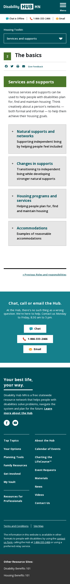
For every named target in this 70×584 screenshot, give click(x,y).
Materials (41, 478)
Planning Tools (14, 457)
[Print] (17, 66)
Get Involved (12, 473)
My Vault (9, 482)
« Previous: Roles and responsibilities (44, 274)
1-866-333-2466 (41, 18)
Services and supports (22, 38)
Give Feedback (35, 66)
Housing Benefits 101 (17, 575)
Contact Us (42, 503)
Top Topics (11, 440)
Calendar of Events (47, 449)
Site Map (38, 526)
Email (62, 18)
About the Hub (45, 440)
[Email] (23, 66)
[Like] (6, 66)
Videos (39, 495)
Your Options (12, 449)
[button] (63, 7)
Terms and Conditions (16, 526)
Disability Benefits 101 (17, 568)
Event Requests (45, 470)
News (38, 486)
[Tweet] (12, 66)
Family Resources (15, 465)
